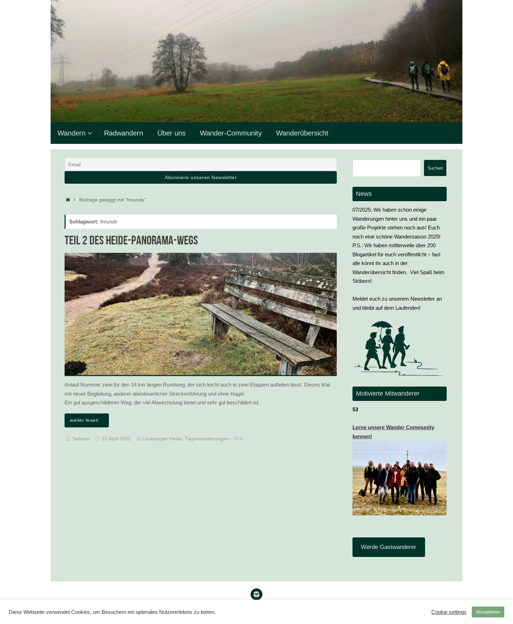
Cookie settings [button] (449, 612)
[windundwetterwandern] (256, 594)
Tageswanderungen (207, 438)
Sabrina (81, 438)
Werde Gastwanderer (388, 547)
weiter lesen (84, 420)
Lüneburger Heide (162, 438)
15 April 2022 (116, 438)
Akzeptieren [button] (488, 612)
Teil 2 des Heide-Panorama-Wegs (131, 240)
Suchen (435, 168)
